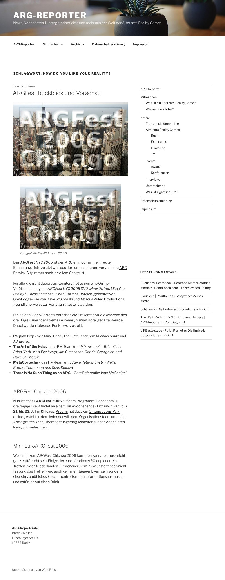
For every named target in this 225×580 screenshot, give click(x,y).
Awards (156, 166)
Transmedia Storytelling (162, 123)
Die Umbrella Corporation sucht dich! (183, 309)
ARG (123, 268)
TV (153, 154)
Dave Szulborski (60, 299)
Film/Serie (158, 148)
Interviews (153, 179)
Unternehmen (155, 185)
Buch (154, 135)
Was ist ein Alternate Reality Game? (171, 103)
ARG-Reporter (50, 15)
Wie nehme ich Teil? (160, 109)
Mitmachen (51, 44)
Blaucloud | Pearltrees (155, 296)
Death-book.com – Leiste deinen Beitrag (182, 288)
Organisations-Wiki (104, 411)
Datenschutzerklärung (108, 44)
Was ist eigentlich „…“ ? (162, 192)
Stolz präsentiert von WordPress (34, 569)
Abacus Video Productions (102, 299)
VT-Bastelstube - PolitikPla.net (161, 330)
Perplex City (23, 273)
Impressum (141, 44)
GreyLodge (22, 299)
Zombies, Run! (175, 322)
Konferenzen (160, 173)
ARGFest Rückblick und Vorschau (57, 92)
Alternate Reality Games (163, 130)
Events (150, 161)
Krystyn (62, 411)
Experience (159, 141)
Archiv (76, 44)
